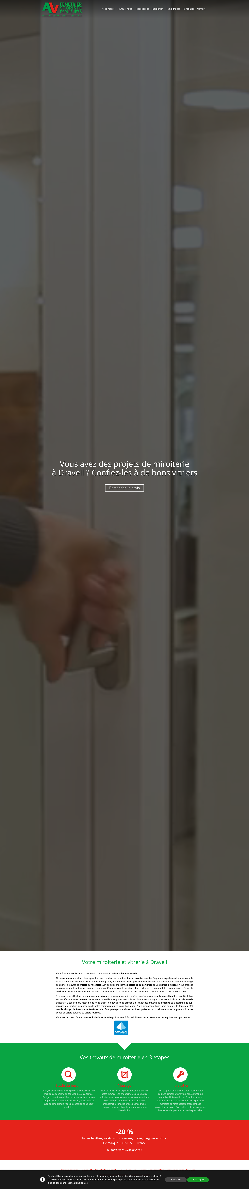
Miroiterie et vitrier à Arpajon (74, 1170)
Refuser (177, 1179)
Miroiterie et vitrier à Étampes (180, 1170)
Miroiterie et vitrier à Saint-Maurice (107, 1170)
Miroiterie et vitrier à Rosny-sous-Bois (145, 1170)
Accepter (199, 1179)
